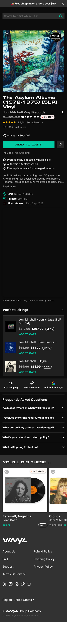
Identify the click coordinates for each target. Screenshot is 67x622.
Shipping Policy (44, 559)
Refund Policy (43, 551)
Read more (9, 186)
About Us (9, 551)
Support (8, 566)
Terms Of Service (14, 574)
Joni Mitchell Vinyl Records (24, 112)
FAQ (5, 559)
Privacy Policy (43, 566)
